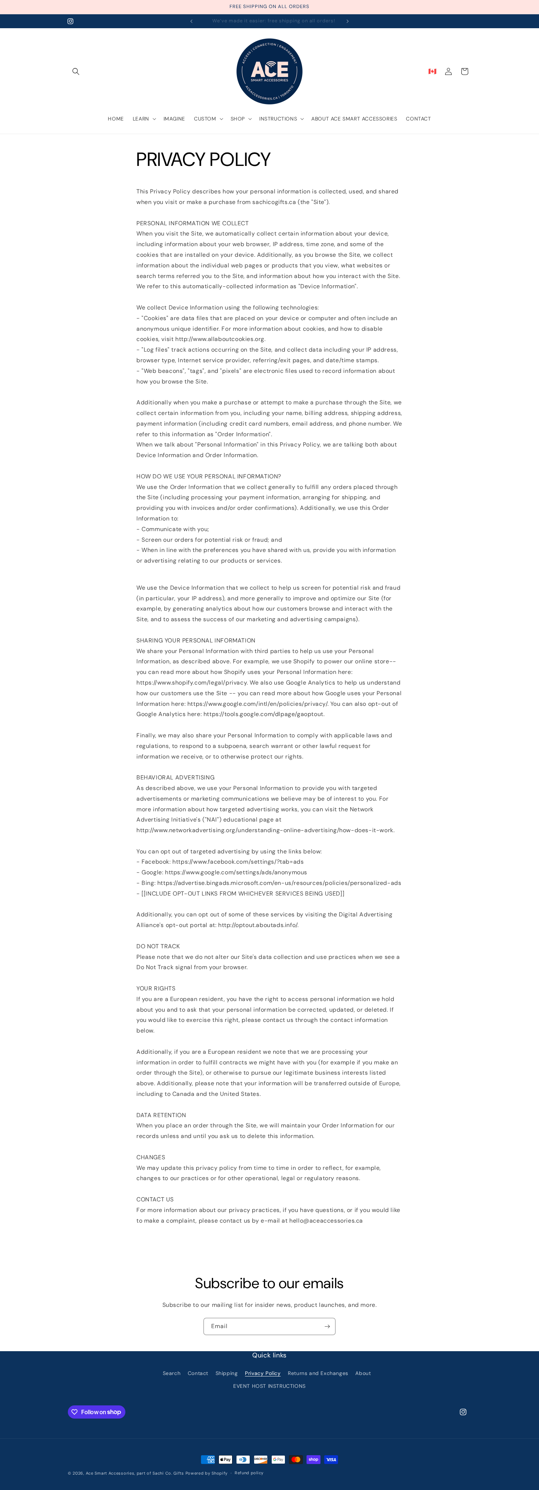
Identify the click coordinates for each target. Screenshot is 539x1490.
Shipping (227, 1373)
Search (172, 1373)
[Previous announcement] (191, 21)
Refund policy (249, 1472)
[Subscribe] (327, 1326)
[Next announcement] (348, 21)
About (363, 1373)
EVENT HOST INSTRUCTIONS (269, 1386)
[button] (76, 71)
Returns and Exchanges (318, 1373)
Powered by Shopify (207, 1473)
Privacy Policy (262, 1373)
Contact (198, 1373)
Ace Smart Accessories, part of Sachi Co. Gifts (135, 1473)
